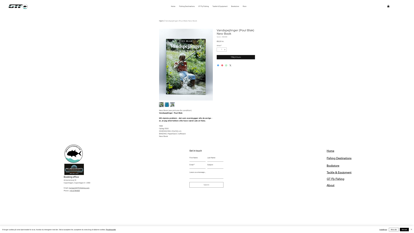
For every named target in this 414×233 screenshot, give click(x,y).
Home (330, 151)
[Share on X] (230, 65)
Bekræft (404, 229)
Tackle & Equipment (339, 172)
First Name (193, 157)
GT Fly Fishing (335, 179)
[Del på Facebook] (218, 65)
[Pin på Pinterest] (222, 65)
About (330, 185)
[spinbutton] (222, 49)
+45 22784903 (74, 191)
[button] (388, 6)
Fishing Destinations (339, 158)
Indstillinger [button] (383, 229)
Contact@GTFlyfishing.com (79, 188)
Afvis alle (394, 229)
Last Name (211, 157)
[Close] (411, 229)
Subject (210, 164)
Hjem (161, 21)
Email (191, 164)
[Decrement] (218, 49)
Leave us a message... (197, 172)
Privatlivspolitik (111, 229)
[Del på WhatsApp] (226, 65)
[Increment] (225, 49)
